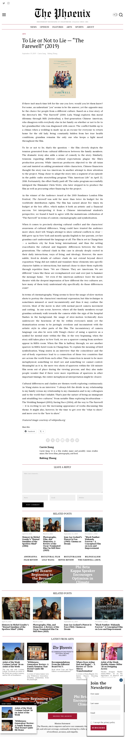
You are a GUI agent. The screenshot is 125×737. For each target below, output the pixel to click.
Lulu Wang (48, 560)
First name (95, 694)
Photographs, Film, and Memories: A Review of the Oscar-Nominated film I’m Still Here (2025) (51, 543)
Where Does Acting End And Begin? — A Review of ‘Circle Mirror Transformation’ (85, 666)
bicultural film (50, 556)
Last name (95, 703)
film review (31, 560)
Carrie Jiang (42, 53)
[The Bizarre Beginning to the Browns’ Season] (42, 574)
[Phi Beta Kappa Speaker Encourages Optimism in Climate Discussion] (83, 574)
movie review (66, 560)
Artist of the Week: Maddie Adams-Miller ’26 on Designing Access (111, 665)
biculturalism (72, 556)
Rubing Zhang (52, 53)
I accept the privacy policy (104, 722)
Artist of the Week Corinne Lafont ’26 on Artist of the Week (12, 664)
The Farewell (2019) (89, 560)
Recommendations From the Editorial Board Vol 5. (61, 664)
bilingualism (92, 556)
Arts (24, 34)
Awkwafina (30, 556)
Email (93, 713)
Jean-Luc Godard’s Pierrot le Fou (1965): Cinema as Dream (73, 540)
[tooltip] (4, 3)
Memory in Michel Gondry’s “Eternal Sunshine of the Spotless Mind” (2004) (31, 541)
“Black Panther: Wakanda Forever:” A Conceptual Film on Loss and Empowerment (93, 542)
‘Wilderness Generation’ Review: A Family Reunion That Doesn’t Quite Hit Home (38, 666)
